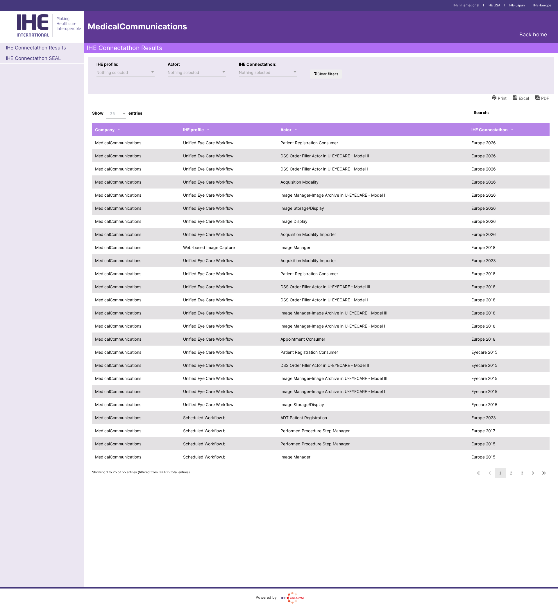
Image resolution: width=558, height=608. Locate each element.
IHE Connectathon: (257, 64)
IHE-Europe (542, 5)
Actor (285, 129)
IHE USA (494, 5)
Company (105, 129)
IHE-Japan (517, 5)
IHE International (466, 5)
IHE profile (193, 129)
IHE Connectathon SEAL (33, 58)
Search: (482, 112)
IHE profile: (107, 64)
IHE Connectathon (489, 129)
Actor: (174, 64)
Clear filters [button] (327, 74)
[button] (125, 72)
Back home (533, 34)
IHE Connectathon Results (36, 48)
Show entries (117, 113)
